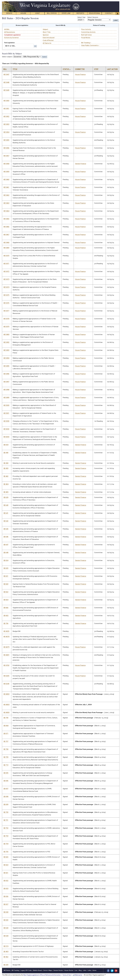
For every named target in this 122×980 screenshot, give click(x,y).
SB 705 (5, 852)
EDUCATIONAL (94, 13)
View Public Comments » (90, 45)
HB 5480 (6, 334)
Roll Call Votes (86, 35)
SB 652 (5, 881)
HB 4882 (6, 694)
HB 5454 (6, 132)
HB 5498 (6, 390)
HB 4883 (6, 705)
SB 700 (5, 812)
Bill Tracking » (86, 43)
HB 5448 (6, 82)
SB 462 (5, 957)
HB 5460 (6, 179)
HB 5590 (6, 421)
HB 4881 (6, 655)
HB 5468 (6, 242)
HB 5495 (6, 366)
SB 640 (5, 505)
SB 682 (5, 615)
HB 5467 (6, 235)
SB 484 (5, 484)
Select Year (81, 17)
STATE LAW (66, 13)
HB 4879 (6, 647)
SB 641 (5, 513)
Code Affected (48, 40)
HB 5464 (6, 211)
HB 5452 (6, 116)
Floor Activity (86, 29)
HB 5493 (6, 350)
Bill (5, 69)
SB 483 (5, 951)
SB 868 (5, 726)
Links (89, 970)
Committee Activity (88, 32)
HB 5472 (6, 271)
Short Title (46, 32)
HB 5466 (6, 227)
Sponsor (46, 35)
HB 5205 (6, 676)
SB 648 (5, 552)
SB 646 (5, 537)
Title (15, 69)
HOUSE (23, 13)
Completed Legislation (12, 35)
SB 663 (5, 865)
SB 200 (5, 965)
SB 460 (5, 476)
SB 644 (5, 936)
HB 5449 (6, 90)
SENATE (9, 13)
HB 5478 (6, 319)
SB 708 (5, 749)
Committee (80, 69)
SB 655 (5, 568)
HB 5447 (6, 74)
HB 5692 (6, 429)
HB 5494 (6, 358)
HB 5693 (6, 437)
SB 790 (5, 718)
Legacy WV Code (26, 970)
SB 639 (5, 497)
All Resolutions (9, 32)
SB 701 (5, 820)
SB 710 (5, 765)
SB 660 (5, 584)
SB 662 (5, 592)
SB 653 (5, 888)
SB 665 (5, 857)
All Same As (47, 43)
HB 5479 (6, 327)
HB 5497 (6, 382)
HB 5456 (6, 148)
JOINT (37, 13)
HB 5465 (6, 219)
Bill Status (7, 970)
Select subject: (7, 57)
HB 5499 (6, 397)
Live (76, 970)
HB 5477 (6, 311)
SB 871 (5, 733)
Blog (80, 970)
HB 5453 (6, 124)
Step (96, 69)
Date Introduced (48, 38)
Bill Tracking (15, 970)
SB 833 (5, 445)
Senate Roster (58, 970)
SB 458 (5, 463)
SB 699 (5, 804)
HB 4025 (6, 631)
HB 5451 (6, 108)
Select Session (92, 17)
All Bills (6, 29)
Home (94, 970)
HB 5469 (6, 248)
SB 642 (5, 521)
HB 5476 (6, 303)
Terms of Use (66, 975)
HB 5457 (6, 156)
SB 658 (5, 912)
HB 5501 (6, 413)
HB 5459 (6, 172)
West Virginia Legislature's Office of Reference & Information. (42, 975)
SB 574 (5, 946)
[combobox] (18, 46)
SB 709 (5, 757)
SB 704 (5, 844)
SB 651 (5, 576)
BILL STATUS (52, 13)
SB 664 (5, 600)
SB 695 (5, 773)
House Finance (80, 74)
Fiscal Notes (85, 38)
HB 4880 (6, 712)
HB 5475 (6, 295)
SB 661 (5, 873)
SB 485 (5, 492)
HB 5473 (6, 279)
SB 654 (5, 560)
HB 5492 (6, 342)
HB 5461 (6, 187)
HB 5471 (6, 263)
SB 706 (5, 623)
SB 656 (5, 896)
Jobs (84, 970)
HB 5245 (6, 684)
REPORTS (80, 13)
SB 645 (5, 529)
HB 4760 (6, 665)
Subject (45, 29)
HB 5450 (6, 101)
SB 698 (5, 796)
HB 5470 (6, 256)
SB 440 (5, 453)
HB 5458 (6, 164)
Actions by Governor (11, 38)
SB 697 (5, 789)
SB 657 (5, 904)
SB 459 (5, 468)
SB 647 (5, 545)
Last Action (112, 69)
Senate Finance (80, 164)
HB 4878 (6, 637)
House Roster (68, 970)
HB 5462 (6, 195)
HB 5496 (6, 374)
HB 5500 (6, 405)
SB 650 (5, 920)
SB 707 (5, 741)
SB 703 (5, 836)
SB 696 (5, 781)
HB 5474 (6, 287)
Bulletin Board (37, 970)
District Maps (47, 970)
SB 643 (5, 928)
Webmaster (78, 975)
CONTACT (109, 13)
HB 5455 (6, 140)
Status (66, 69)
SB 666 (5, 608)
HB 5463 (6, 203)
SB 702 (5, 828)
